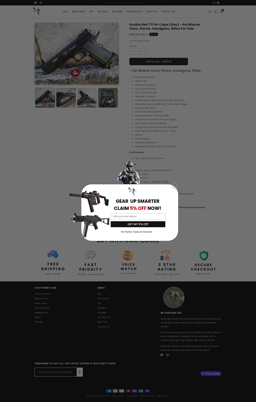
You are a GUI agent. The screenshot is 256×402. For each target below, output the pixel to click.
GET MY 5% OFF (138, 224)
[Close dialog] (174, 186)
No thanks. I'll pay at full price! (136, 231)
